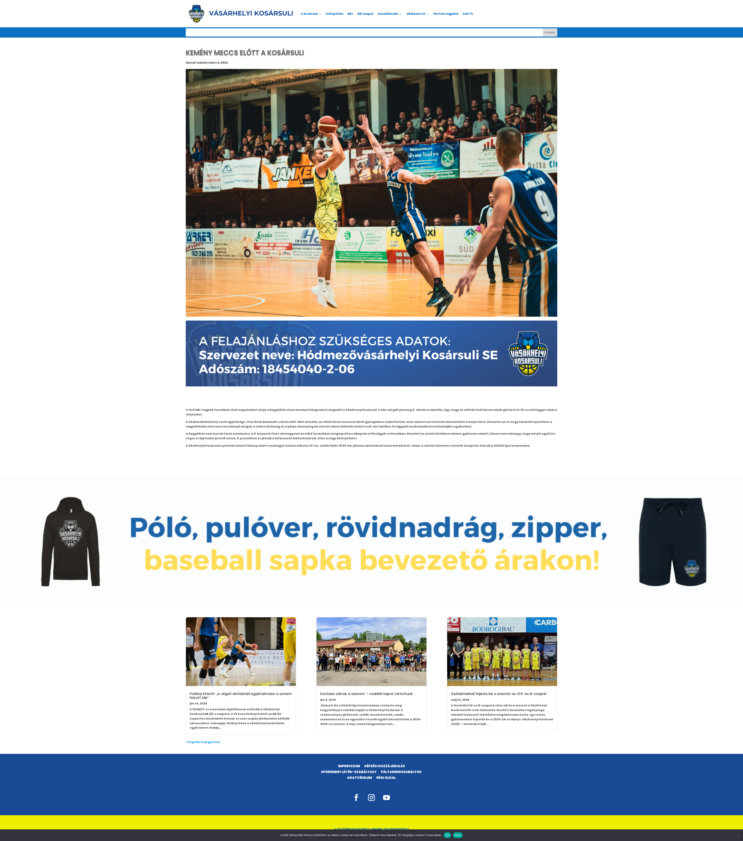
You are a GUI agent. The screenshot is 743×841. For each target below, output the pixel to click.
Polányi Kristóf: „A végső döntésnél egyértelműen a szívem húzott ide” (241, 695)
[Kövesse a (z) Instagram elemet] (371, 797)
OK (447, 835)
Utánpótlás (334, 14)
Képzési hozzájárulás (384, 766)
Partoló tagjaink (445, 14)
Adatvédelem (359, 778)
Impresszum (349, 766)
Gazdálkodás (388, 14)
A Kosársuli (309, 14)
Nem (458, 835)
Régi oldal (386, 778)
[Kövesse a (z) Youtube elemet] (386, 797)
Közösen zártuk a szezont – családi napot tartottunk (366, 693)
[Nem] (738, 835)
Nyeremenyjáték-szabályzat (349, 772)
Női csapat (365, 14)
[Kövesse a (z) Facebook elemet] (356, 797)
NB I (350, 14)
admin (202, 62)
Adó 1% (468, 14)
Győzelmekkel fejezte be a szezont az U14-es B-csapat (499, 693)
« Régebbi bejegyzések (203, 742)
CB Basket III (416, 14)
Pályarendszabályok (401, 772)
